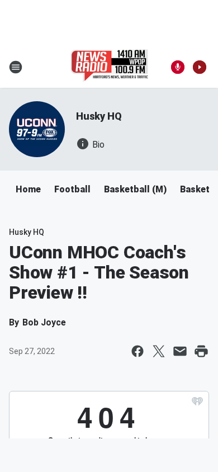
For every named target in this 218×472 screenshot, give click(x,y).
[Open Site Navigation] (15, 67)
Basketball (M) (135, 189)
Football (72, 189)
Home (28, 189)
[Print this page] (201, 351)
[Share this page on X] (159, 351)
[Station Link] (109, 67)
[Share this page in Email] (180, 351)
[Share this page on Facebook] (137, 351)
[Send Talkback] (177, 67)
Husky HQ (98, 116)
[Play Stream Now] (199, 67)
